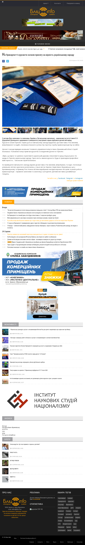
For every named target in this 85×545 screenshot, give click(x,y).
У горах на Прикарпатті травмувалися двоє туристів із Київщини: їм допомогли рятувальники (36, 223)
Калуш (60, 520)
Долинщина (61, 530)
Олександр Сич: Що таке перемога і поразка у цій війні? (25, 444)
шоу (75, 524)
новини (70, 498)
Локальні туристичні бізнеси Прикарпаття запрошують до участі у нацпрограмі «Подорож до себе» (36, 346)
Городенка (77, 530)
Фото (47, 542)
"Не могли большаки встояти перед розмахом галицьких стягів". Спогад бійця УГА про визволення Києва (39, 210)
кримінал (61, 511)
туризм (68, 527)
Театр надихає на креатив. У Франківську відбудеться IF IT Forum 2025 (29, 370)
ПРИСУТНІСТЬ (13, 452)
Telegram (69, 178)
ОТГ (59, 524)
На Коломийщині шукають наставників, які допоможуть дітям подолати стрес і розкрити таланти (36, 378)
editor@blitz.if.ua (16, 509)
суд (76, 520)
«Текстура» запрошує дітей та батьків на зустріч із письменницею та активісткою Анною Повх (35, 337)
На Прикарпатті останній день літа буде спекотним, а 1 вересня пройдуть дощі (31, 215)
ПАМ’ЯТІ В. (13, 477)
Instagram (79, 178)
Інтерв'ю (40, 542)
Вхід (15, 538)
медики (78, 517)
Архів (45, 3)
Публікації (70, 542)
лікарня (78, 508)
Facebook (61, 178)
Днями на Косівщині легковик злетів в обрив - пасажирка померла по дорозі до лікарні (34, 239)
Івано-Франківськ (63, 508)
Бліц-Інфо (61, 504)
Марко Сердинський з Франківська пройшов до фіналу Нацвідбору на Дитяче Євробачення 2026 (40, 242)
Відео (54, 542)
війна (74, 527)
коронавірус (61, 498)
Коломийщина (68, 520)
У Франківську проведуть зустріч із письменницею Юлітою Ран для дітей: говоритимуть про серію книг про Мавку (40, 329)
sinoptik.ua (12, 435)
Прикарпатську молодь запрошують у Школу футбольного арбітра (27, 362)
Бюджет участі (67, 524)
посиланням (36, 499)
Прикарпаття (62, 501)
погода (60, 517)
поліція (75, 511)
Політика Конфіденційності (28, 538)
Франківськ (69, 504)
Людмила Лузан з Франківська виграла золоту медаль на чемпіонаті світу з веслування (34, 213)
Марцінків (61, 527)
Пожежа (68, 511)
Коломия (60, 514)
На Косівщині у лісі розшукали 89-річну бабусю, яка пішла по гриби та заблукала (31, 237)
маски (69, 530)
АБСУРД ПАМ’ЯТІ (14, 469)
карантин (70, 501)
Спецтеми (79, 542)
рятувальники (69, 517)
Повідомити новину (73, 3)
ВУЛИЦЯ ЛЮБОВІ (14, 460)
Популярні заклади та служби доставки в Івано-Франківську (26, 247)
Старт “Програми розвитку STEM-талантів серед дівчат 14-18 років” (28, 354)
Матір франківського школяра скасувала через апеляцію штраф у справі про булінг (33, 218)
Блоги (62, 542)
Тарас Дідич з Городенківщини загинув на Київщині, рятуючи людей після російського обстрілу (36, 244)
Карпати (76, 514)
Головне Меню (43, 44)
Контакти (57, 3)
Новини (31, 542)
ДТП (72, 508)
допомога (69, 514)
